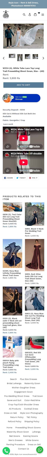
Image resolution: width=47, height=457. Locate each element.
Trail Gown (37, 396)
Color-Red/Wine (32, 400)
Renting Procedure (15, 444)
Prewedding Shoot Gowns (28, 427)
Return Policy (16, 417)
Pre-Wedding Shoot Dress (16, 396)
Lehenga (36, 432)
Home (9, 427)
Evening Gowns (30, 436)
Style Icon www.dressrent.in (26, 454)
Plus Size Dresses (28, 379)
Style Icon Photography (31, 413)
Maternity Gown (32, 383)
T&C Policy (32, 417)
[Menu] (42, 14)
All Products (15, 409)
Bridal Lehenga (14, 383)
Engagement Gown (23, 392)
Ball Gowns (14, 436)
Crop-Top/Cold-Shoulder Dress (23, 404)
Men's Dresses (15, 440)
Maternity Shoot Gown (18, 432)
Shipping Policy (31, 421)
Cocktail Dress (31, 409)
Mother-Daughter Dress (23, 387)
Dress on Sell (10, 413)
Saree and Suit (14, 400)
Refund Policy (14, 421)
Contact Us (23, 449)
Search (13, 379)
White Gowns (32, 440)
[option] (12, 56)
